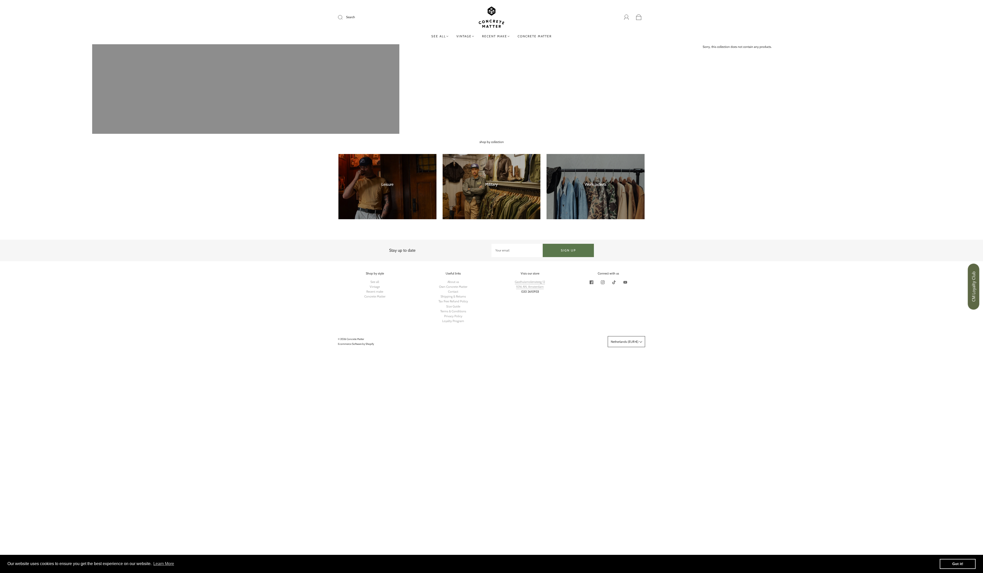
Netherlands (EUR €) (625, 342)
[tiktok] (613, 282)
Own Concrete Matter (453, 287)
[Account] (627, 17)
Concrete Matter (535, 36)
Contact (453, 291)
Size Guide (453, 306)
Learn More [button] (163, 563)
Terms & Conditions (453, 311)
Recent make (494, 36)
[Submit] (343, 17)
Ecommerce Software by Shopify (356, 344)
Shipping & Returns (453, 296)
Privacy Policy (453, 316)
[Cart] (639, 17)
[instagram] (602, 282)
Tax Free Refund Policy (453, 301)
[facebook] (591, 282)
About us (453, 282)
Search (350, 17)
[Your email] (517, 250)
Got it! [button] (957, 564)
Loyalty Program (453, 321)
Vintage (464, 36)
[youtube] (625, 282)
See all (438, 36)
